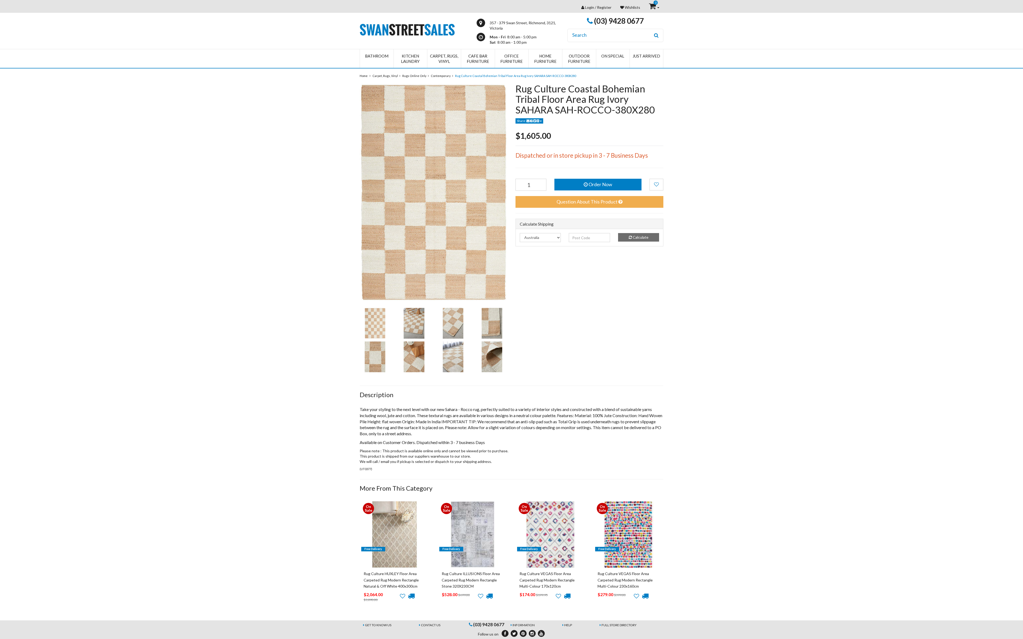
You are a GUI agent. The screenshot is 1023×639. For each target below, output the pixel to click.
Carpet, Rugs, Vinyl (444, 59)
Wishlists (632, 7)
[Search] (656, 35)
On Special (612, 56)
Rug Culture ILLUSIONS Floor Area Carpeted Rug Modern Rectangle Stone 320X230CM (471, 579)
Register (604, 7)
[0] (653, 7)
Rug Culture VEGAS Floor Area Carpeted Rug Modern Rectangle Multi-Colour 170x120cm (547, 579)
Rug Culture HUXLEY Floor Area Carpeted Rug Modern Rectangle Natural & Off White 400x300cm (391, 579)
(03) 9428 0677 (618, 20)
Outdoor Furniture (579, 59)
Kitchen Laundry (410, 59)
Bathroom (376, 56)
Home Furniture (545, 59)
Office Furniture (511, 59)
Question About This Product (587, 202)
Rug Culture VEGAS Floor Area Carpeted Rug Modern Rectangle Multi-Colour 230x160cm (625, 579)
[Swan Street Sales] (407, 29)
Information (524, 625)
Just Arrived (646, 56)
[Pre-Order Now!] (411, 596)
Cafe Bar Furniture (478, 59)
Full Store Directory (619, 625)
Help (568, 625)
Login (589, 7)
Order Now (600, 184)
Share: (521, 121)
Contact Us (430, 625)
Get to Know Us (378, 625)
